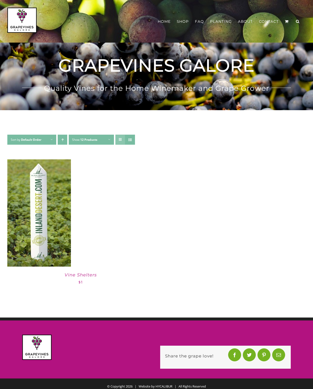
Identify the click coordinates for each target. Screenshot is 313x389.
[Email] (278, 356)
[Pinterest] (264, 356)
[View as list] (130, 139)
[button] (298, 21)
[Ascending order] (62, 140)
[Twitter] (249, 356)
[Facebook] (234, 356)
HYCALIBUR (164, 386)
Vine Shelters (81, 275)
